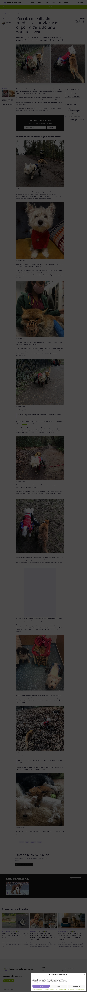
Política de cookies (36, 989)
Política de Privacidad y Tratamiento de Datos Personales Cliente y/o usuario (54, 989)
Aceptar (41, 986)
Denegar (59, 986)
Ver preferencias (76, 986)
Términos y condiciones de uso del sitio (77, 989)
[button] (84, 974)
